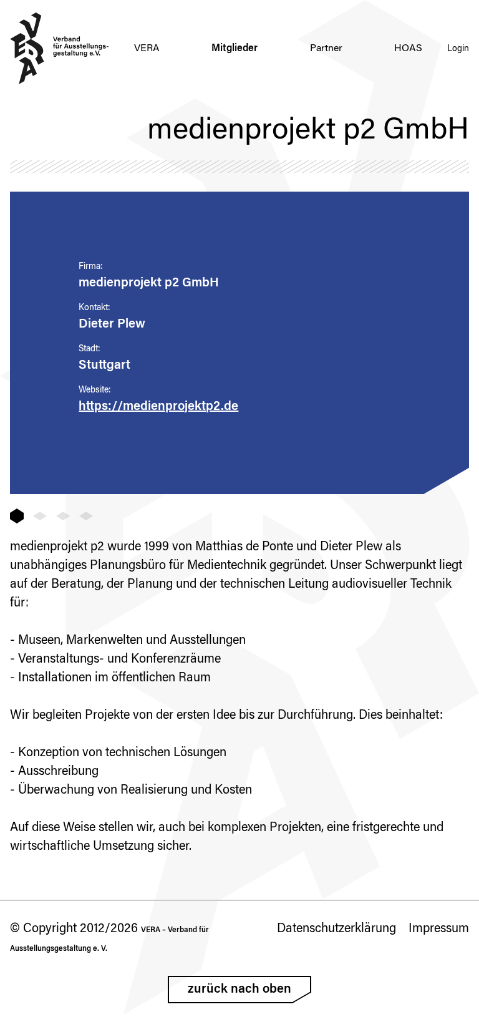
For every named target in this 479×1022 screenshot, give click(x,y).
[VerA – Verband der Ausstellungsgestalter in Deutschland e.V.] (59, 48)
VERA (147, 49)
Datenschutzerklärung (336, 929)
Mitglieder (234, 49)
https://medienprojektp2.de (158, 407)
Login (458, 49)
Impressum (439, 929)
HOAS (408, 49)
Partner (326, 49)
